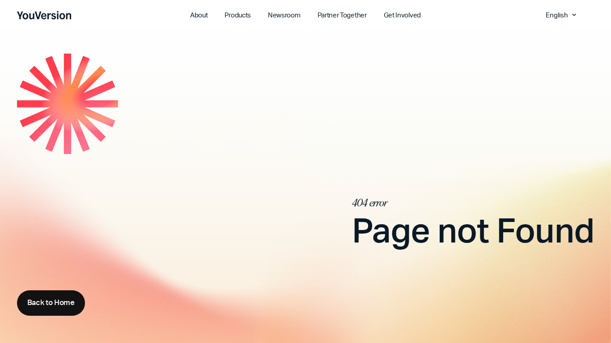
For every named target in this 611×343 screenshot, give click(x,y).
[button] (562, 15)
